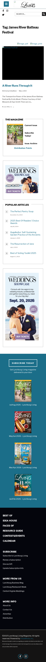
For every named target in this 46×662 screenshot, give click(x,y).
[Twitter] (3, 15)
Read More (8, 107)
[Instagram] (7, 11)
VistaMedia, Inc (26, 638)
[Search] (44, 14)
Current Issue (31, 125)
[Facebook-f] (3, 11)
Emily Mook (13, 91)
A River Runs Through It (17, 85)
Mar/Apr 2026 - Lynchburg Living (23, 467)
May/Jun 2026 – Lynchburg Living (23, 436)
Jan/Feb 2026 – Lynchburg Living (23, 499)
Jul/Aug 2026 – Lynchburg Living (23, 405)
